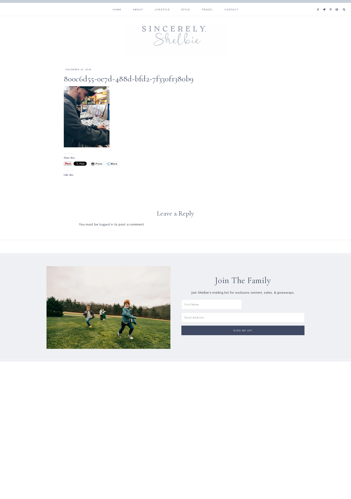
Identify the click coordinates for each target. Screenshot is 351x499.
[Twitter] (325, 4)
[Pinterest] (331, 4)
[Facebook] (319, 4)
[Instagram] (337, 4)
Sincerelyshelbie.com (175, 40)
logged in (106, 224)
